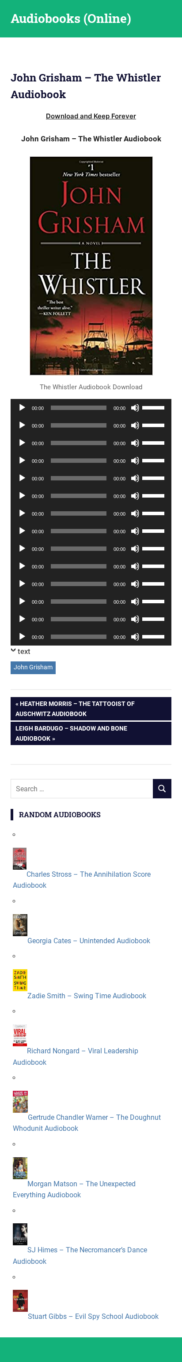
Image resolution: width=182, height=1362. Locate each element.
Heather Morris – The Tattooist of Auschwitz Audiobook (75, 708)
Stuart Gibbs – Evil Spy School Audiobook (93, 1316)
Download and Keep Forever (91, 116)
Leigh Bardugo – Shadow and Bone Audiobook (71, 733)
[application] (91, 408)
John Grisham (33, 667)
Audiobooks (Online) (71, 18)
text (24, 651)
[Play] (22, 407)
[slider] (154, 407)
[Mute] (135, 407)
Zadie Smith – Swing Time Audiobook (86, 996)
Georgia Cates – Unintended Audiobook (88, 941)
